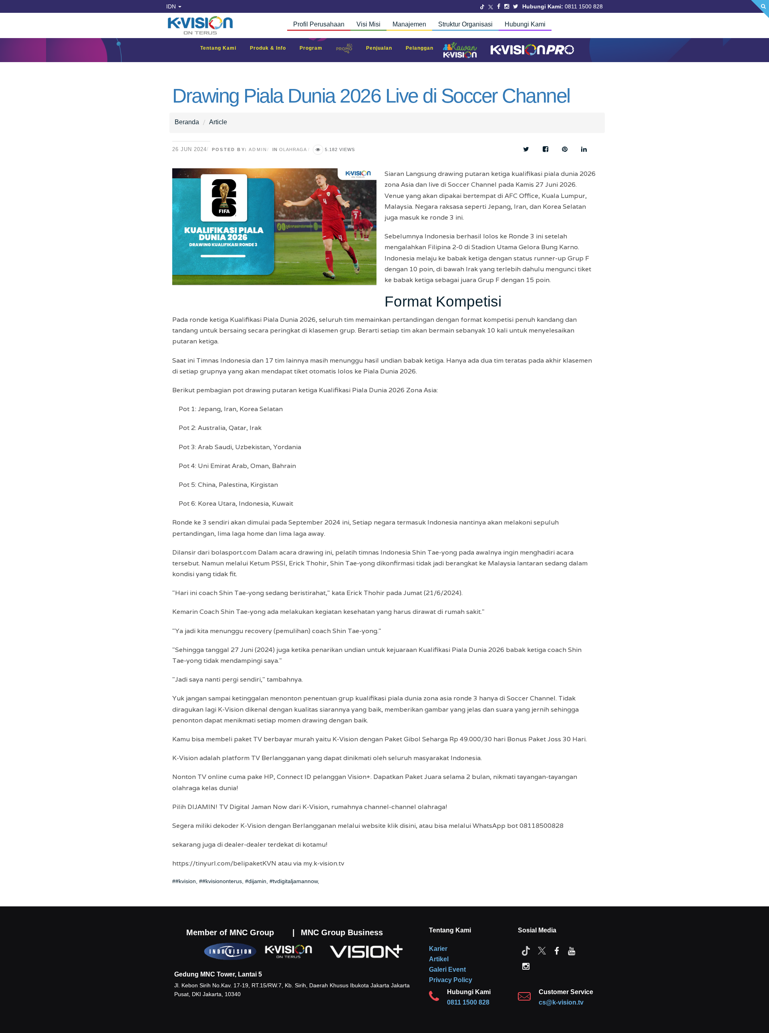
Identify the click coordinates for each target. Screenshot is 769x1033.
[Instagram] (506, 6)
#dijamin (255, 881)
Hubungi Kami (525, 24)
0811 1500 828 (468, 1002)
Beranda (187, 122)
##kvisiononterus (220, 881)
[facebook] (557, 950)
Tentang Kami (222, 48)
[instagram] (526, 965)
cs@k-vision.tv (561, 1002)
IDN (171, 6)
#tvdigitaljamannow (294, 881)
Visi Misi (368, 24)
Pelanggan (423, 48)
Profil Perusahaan (318, 24)
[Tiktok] (526, 950)
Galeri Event (447, 969)
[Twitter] (482, 6)
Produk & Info (272, 48)
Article (218, 122)
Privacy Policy (450, 980)
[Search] (760, 9)
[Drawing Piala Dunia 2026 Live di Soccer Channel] (278, 232)
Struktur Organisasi (465, 24)
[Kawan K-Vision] (462, 51)
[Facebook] (498, 6)
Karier (438, 948)
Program (315, 48)
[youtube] (572, 950)
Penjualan (383, 48)
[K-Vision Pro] (530, 50)
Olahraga (292, 149)
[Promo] (348, 50)
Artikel (439, 959)
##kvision (184, 881)
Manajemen (409, 24)
